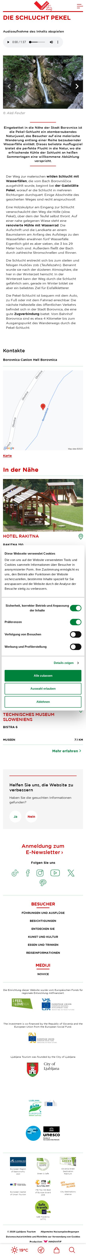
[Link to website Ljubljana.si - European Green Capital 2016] (43, 1108)
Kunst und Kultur (43, 936)
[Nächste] (77, 86)
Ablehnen (43, 701)
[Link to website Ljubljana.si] (43, 1069)
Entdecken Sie (43, 928)
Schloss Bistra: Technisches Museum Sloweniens (28, 714)
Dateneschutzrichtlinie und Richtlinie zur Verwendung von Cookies (43, 1236)
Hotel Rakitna (21, 536)
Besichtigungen (43, 920)
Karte (7, 455)
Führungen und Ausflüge (43, 912)
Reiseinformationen (43, 952)
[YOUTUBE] (55, 873)
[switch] (75, 622)
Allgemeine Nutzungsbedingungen (60, 1231)
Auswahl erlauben (43, 688)
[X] (71, 873)
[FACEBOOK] (28, 873)
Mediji (43, 965)
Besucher (43, 904)
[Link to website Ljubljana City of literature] (43, 1133)
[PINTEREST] (43, 882)
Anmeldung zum (43, 849)
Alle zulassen (43, 675)
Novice (43, 974)
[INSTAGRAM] (40, 873)
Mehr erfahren (65, 751)
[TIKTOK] (15, 873)
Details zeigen (64, 663)
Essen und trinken (43, 944)
